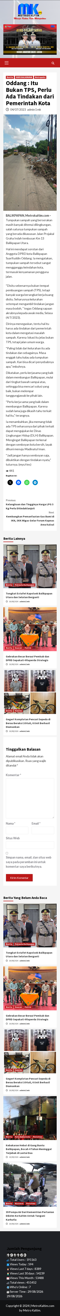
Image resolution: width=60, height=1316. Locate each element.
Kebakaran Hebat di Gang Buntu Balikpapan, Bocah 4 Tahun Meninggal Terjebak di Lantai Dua (29, 1149)
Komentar (13, 775)
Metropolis (40, 77)
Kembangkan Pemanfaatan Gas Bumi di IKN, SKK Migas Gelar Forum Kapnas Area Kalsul (30, 518)
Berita (10, 77)
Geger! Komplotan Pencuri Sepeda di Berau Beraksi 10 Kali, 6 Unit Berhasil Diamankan (28, 723)
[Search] (53, 63)
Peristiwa (37, 1136)
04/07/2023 (18, 109)
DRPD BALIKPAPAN (24, 77)
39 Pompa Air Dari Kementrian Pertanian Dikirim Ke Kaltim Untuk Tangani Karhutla (30, 1215)
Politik (28, 648)
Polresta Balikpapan (24, 585)
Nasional (19, 1203)
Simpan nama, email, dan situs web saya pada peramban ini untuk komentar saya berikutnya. (28, 861)
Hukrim (18, 710)
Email (36, 823)
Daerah (18, 648)
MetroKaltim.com (42, 1306)
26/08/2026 (14, 601)
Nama (10, 823)
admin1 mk (34, 109)
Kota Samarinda (22, 1136)
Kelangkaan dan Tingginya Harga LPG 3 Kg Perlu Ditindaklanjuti (29, 504)
